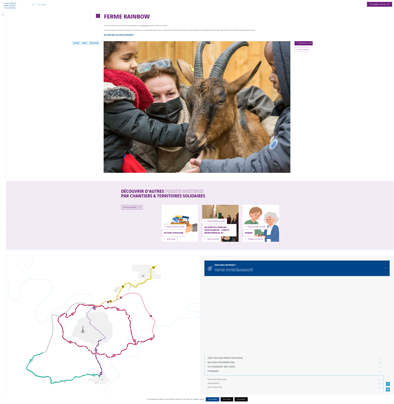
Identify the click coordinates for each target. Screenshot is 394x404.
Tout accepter (212, 399)
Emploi (84, 43)
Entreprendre (94, 43)
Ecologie (76, 43)
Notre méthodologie (216, 379)
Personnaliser (241, 399)
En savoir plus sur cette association (118, 35)
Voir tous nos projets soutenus (225, 358)
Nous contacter (214, 387)
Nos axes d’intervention (221, 362)
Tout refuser (227, 399)
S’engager (213, 371)
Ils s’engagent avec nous (221, 367)
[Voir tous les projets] (98, 16)
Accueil (33, 4)
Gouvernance (213, 383)
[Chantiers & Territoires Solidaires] (9, 5)
